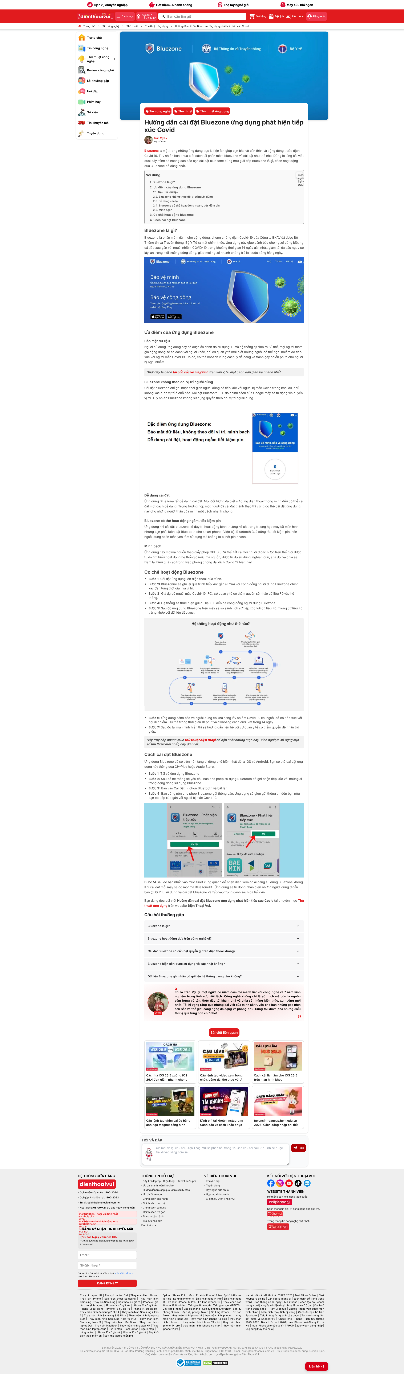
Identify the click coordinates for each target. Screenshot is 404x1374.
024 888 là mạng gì (279, 1298)
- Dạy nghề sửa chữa (216, 1189)
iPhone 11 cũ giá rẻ (145, 1305)
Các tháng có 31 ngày (267, 1302)
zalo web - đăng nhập (309, 1325)
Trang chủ (89, 26)
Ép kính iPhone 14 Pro (209, 1298)
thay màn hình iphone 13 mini (201, 1322)
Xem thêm (147, 1225)
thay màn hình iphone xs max (201, 1325)
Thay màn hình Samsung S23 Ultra (105, 1315)
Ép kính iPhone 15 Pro (209, 1295)
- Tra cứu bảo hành (152, 1216)
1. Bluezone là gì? (162, 182)
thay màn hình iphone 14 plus (209, 1318)
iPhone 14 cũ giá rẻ (145, 1308)
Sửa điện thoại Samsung (120, 1298)
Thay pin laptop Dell (116, 1295)
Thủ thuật (132, 26)
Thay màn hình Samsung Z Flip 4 (99, 1312)
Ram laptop (131, 1328)
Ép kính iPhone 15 (183, 1298)
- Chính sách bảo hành (154, 1198)
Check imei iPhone (290, 1318)
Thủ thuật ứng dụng (156, 26)
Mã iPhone (290, 1302)
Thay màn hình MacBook (120, 1322)
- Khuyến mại (212, 1181)
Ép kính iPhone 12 (209, 1302)
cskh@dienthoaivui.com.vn (104, 1202)
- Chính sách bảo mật (153, 1203)
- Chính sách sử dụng (153, 1207)
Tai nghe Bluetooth (199, 1305)
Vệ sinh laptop (94, 1305)
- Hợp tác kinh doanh (216, 1194)
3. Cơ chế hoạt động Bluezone (172, 214)
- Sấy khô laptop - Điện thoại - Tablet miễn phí (168, 1181)
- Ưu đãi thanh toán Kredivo (157, 1185)
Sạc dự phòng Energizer (216, 1308)
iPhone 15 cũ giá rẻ (108, 1332)
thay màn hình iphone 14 (187, 1315)
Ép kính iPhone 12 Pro (181, 1302)
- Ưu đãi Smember (152, 1194)
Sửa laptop (115, 1328)
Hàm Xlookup (278, 1308)
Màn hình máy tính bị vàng (278, 1312)
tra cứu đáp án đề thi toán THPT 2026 (269, 1295)
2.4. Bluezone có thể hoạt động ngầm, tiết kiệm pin (186, 205)
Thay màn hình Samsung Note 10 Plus (112, 1318)
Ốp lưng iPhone (220, 1312)
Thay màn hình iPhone (143, 1295)
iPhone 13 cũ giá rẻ (118, 1308)
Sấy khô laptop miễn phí (118, 1335)
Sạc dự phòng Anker (195, 1312)
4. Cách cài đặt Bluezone (168, 220)
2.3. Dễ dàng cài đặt (166, 201)
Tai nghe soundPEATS (226, 1305)
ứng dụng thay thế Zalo (259, 1328)
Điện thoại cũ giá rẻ (128, 1302)
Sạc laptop (147, 1328)
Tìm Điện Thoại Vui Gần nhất (101, 1213)
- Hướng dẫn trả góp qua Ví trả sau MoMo (165, 1189)
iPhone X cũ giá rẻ (118, 1305)
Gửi (301, 1148)
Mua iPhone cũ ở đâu (299, 1305)
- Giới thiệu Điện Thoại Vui (219, 1198)
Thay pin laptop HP (91, 1295)
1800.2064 (111, 1192)
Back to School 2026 (273, 1322)
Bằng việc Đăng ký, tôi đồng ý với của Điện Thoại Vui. (105, 1275)
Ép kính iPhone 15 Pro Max (178, 1295)
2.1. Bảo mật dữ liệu (165, 192)
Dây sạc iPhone (172, 1308)
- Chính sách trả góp (153, 1212)
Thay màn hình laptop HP (135, 1325)
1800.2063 (112, 1197)
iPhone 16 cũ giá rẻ (134, 1332)
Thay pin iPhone (90, 1298)
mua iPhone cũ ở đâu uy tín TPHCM (273, 1325)
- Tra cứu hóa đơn (151, 1220)
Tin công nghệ (110, 26)
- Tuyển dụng (212, 1185)
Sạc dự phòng (192, 1308)
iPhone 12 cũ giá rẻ (92, 1308)
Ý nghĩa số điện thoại (273, 1305)
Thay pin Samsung (104, 1302)
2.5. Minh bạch (162, 210)
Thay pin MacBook (106, 1325)
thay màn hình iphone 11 (219, 1315)
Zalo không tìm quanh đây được (279, 1315)
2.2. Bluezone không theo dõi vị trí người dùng (183, 196)
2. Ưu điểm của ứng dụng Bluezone (175, 187)
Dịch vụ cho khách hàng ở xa (101, 1221)
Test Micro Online (305, 1295)
